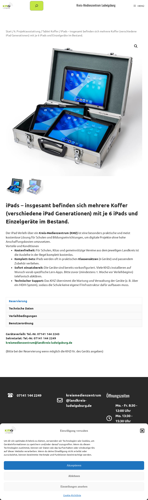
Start (9, 31)
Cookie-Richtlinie (72, 495)
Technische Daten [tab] (21, 308)
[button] (142, 431)
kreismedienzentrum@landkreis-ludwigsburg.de (39, 342)
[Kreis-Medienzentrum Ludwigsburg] (7, 5)
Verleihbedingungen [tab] (23, 316)
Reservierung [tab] (18, 301)
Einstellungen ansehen (74, 486)
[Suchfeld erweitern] (36, 6)
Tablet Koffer (50, 31)
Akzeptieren (74, 465)
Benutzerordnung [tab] (21, 323)
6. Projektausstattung (27, 31)
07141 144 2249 (29, 395)
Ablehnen (74, 475)
